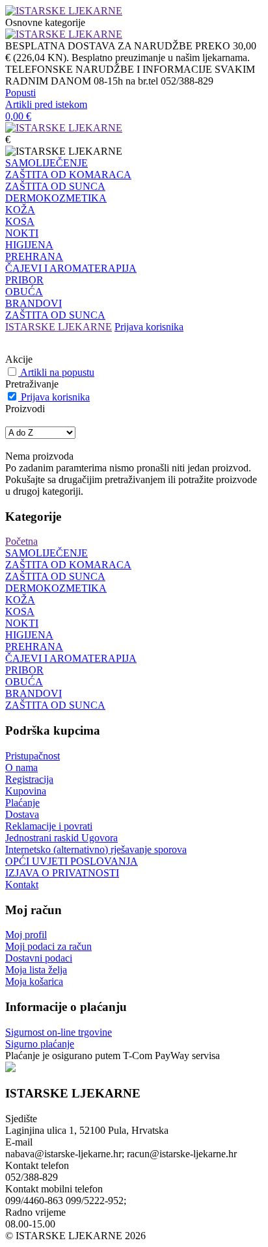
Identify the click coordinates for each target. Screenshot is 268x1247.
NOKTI (21, 233)
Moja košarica (34, 981)
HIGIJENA (29, 244)
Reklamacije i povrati (48, 826)
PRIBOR (24, 279)
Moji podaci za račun (48, 946)
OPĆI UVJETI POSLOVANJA (71, 861)
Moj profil (26, 934)
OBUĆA (24, 291)
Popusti (20, 92)
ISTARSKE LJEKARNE (58, 326)
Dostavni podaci (38, 958)
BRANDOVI (33, 303)
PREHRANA (34, 256)
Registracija (29, 779)
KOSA (19, 221)
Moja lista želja (36, 969)
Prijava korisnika (148, 326)
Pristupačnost (32, 755)
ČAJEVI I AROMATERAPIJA (71, 268)
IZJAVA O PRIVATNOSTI (62, 872)
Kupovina (25, 790)
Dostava (22, 814)
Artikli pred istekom (46, 104)
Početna (21, 541)
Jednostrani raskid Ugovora (61, 837)
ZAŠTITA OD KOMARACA (68, 174)
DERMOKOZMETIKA (56, 197)
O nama (21, 767)
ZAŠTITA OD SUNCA (55, 186)
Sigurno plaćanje (39, 1043)
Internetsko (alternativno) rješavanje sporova (96, 849)
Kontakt (21, 884)
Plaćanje (22, 802)
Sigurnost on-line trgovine (58, 1032)
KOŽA (20, 209)
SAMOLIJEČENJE (46, 162)
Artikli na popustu (57, 372)
